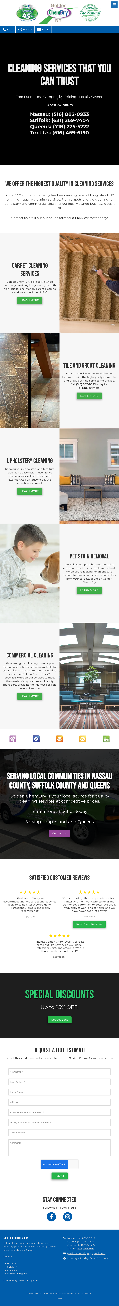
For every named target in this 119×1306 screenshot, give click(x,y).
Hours (27, 29)
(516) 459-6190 (85, 1248)
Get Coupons (59, 1019)
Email (45, 29)
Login (59, 1298)
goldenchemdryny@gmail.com (86, 1253)
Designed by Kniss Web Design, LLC (80, 1293)
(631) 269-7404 (85, 1241)
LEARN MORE (30, 300)
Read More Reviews (89, 924)
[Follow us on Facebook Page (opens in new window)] (51, 1216)
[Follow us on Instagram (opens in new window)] (67, 1216)
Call (10, 29)
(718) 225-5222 (86, 1245)
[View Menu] (114, 4)
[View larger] (13, 739)
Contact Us (59, 833)
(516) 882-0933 (86, 1238)
